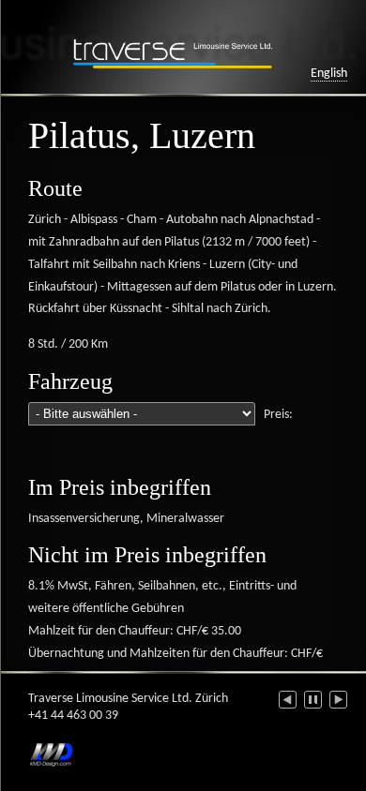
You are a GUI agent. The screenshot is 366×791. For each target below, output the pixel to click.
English (329, 74)
